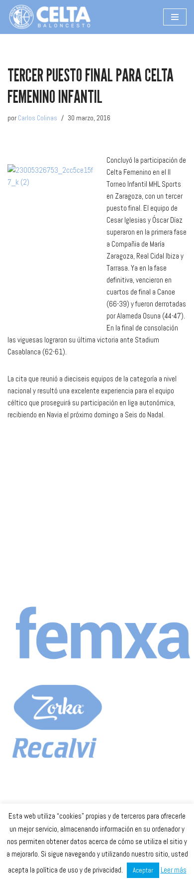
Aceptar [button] (143, 870)
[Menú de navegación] (175, 16)
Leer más (174, 870)
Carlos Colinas (37, 118)
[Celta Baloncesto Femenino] (49, 16)
